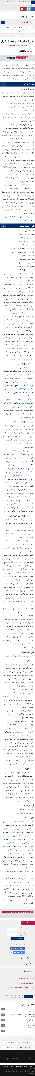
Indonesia (31, 5)
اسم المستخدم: (22, 928)
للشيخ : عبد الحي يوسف (17, 45)
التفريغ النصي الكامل (21, 58)
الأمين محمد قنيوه (30, 1027)
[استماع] (14, 58)
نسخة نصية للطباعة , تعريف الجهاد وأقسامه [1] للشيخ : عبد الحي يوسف (17, 912)
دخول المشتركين (17, 939)
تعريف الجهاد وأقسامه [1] (17, 41)
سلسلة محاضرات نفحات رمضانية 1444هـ (20, 987)
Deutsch (21, 2)
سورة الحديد (31, 1025)
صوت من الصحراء (29, 1030)
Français (15, 2)
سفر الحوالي (31, 1011)
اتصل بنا (11, 1066)
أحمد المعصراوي (30, 1022)
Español (27, 2)
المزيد (28, 996)
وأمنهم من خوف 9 (27, 983)
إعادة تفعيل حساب (27, 964)
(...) (33, 1033)
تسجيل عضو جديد (27, 961)
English (9, 2)
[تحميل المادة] (11, 58)
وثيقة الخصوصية (27, 1066)
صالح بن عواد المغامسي (29, 1016)
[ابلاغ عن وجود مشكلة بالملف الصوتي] (8, 58)
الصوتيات (28, 22)
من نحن (5, 1066)
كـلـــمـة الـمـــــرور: (23, 934)
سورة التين (31, 1020)
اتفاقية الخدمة (18, 1066)
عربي (32, 2)
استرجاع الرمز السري (27, 958)
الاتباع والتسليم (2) (29, 1009)
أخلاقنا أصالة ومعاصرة (26, 978)
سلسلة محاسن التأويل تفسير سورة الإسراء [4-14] (21, 1014)
